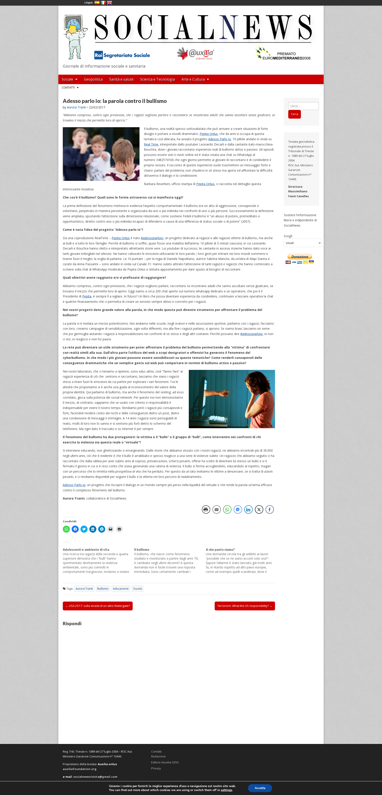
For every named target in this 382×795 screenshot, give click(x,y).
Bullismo (103, 589)
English (109, 2)
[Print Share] (206, 509)
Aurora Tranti (76, 107)
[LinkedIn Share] (248, 509)
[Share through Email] (216, 509)
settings (226, 790)
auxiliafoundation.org (80, 769)
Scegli (288, 236)
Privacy (156, 768)
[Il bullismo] (170, 560)
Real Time (151, 144)
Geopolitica (93, 79)
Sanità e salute (121, 79)
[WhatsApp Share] (227, 509)
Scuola (137, 589)
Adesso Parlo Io (219, 139)
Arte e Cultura (193, 79)
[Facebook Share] (269, 509)
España (97, 2)
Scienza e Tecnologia (157, 79)
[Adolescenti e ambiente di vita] (98, 560)
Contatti (68, 87)
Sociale (67, 79)
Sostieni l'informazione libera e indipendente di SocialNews (300, 220)
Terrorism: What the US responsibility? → (244, 606)
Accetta (260, 788)
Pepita (86, 296)
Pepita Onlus (209, 134)
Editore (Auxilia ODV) (164, 762)
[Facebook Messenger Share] (238, 509)
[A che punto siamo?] (241, 560)
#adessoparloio (152, 238)
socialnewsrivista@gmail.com (95, 777)
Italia (103, 2)
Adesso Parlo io (74, 485)
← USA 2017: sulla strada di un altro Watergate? (97, 606)
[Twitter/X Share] (259, 509)
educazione (121, 589)
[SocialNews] (191, 34)
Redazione (158, 756)
